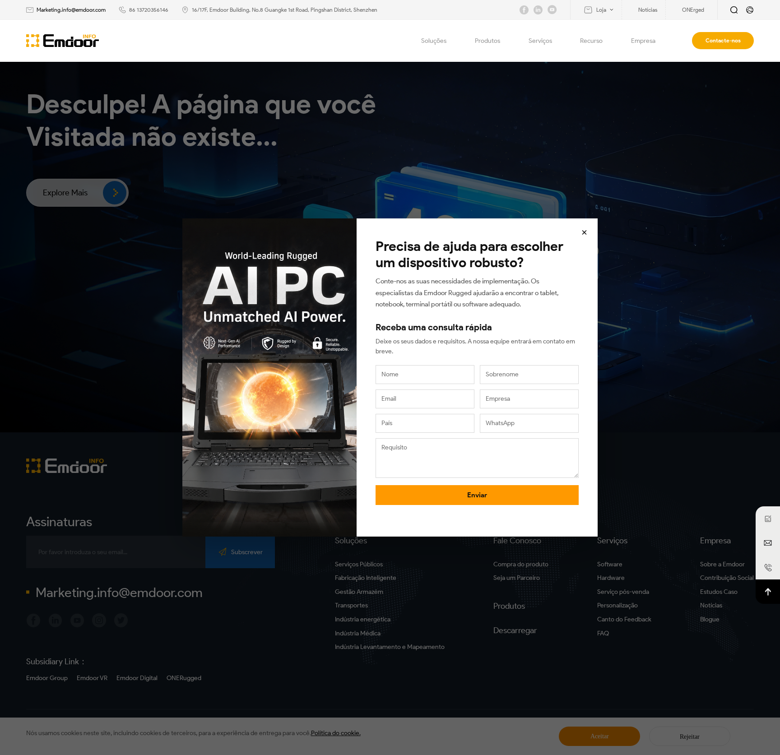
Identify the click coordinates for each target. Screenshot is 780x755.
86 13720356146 (148, 9)
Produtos (487, 41)
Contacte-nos (723, 40)
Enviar (477, 495)
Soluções (433, 41)
